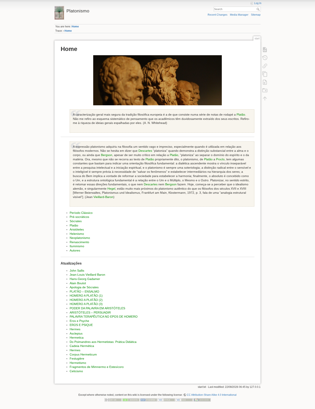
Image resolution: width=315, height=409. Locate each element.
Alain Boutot (78, 283)
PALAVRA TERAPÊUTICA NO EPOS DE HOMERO (104, 316)
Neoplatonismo (80, 237)
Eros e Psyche (79, 321)
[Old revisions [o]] (265, 58)
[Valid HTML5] (166, 399)
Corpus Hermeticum (83, 354)
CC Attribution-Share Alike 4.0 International (212, 394)
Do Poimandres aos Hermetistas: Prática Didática (103, 342)
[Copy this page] (265, 74)
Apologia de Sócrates (84, 287)
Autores (75, 250)
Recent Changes (217, 14)
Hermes (75, 329)
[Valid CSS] (184, 399)
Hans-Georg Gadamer (85, 279)
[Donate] (131, 399)
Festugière (77, 358)
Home (75, 26)
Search (258, 9)
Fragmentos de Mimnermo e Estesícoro (97, 367)
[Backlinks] (265, 66)
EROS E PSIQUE (81, 325)
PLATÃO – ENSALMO (84, 291)
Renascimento (79, 242)
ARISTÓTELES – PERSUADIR (90, 312)
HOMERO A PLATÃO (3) (86, 304)
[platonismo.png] (157, 80)
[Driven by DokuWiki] (202, 399)
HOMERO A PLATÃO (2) (86, 300)
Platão (241, 114)
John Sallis (77, 270)
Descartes (145, 150)
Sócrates (76, 221)
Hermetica (77, 337)
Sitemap (256, 14)
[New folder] (265, 90)
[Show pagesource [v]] (265, 49)
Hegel (111, 188)
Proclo (220, 159)
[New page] (265, 82)
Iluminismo (77, 246)
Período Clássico (81, 212)
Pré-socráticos (79, 217)
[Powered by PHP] (148, 399)
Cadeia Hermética (82, 346)
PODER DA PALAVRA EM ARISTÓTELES (97, 308)
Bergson (106, 155)
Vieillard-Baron (103, 197)
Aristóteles (77, 229)
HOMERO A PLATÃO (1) (86, 295)
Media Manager (239, 14)
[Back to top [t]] (265, 98)
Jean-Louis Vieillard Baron (87, 274)
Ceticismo (76, 371)
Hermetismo (78, 362)
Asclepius (76, 333)
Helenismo (77, 233)
